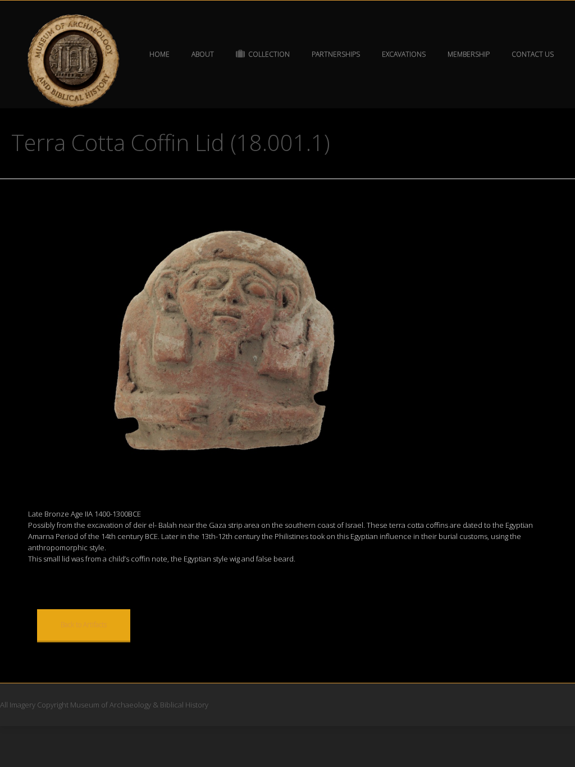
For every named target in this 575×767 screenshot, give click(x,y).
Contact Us (533, 54)
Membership (469, 54)
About (202, 54)
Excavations (404, 54)
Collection (269, 54)
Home (159, 54)
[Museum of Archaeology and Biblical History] (73, 61)
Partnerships (336, 54)
